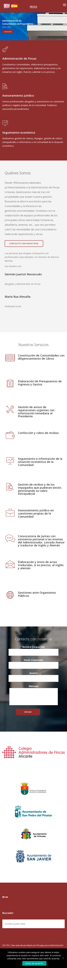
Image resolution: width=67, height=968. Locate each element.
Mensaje (33, 686)
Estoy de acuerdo (34, 963)
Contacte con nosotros (23, 244)
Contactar (8, 32)
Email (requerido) (33, 660)
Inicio (33, 6)
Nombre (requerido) (33, 646)
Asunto (33, 673)
